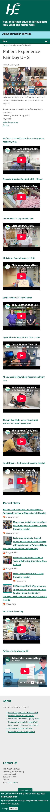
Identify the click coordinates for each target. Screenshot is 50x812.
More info (15, 804)
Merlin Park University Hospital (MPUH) (23, 718)
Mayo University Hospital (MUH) (21, 715)
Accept (5, 809)
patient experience (10, 122)
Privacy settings (25, 790)
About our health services (17, 33)
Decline (13, 809)
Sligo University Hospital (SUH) (20, 728)
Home (5, 45)
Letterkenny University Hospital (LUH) (23, 712)
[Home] (12, 9)
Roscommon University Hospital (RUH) (23, 725)
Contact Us (10, 763)
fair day (6, 125)
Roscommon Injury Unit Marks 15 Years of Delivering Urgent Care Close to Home (30, 561)
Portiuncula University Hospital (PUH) (23, 722)
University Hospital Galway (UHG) (21, 731)
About (7, 701)
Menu (5, 41)
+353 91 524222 (12, 782)
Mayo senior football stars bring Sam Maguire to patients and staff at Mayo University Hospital (30, 525)
